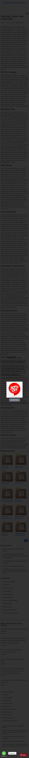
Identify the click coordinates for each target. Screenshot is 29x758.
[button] (26, 357)
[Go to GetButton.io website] (3, 756)
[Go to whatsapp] (4, 753)
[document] (14, 379)
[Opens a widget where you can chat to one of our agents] (23, 755)
